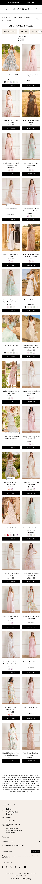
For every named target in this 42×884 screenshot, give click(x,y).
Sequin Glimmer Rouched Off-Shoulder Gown (11, 438)
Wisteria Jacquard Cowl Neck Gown (10, 121)
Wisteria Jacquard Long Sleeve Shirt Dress (11, 797)
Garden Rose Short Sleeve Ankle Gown (31, 574)
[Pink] (12, 170)
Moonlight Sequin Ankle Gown (31, 76)
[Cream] (8, 82)
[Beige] (9, 170)
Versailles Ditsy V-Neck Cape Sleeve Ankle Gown (31, 210)
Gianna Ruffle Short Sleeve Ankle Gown (31, 483)
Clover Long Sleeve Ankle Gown (11, 574)
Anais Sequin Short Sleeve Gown (31, 754)
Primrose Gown (31, 841)
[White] (11, 82)
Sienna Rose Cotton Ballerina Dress (11, 708)
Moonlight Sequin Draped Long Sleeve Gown (11, 164)
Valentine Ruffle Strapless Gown (31, 663)
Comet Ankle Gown (11, 209)
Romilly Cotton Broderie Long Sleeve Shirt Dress (10, 663)
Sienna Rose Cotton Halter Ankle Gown (31, 617)
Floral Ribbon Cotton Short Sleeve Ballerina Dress (10, 754)
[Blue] (33, 848)
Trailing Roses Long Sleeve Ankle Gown (31, 392)
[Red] (8, 535)
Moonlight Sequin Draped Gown (31, 121)
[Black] (5, 82)
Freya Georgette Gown (31, 707)
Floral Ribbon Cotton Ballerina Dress (10, 483)
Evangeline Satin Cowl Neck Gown (10, 255)
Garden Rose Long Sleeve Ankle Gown (31, 164)
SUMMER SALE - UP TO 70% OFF (21, 3)
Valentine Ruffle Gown (31, 300)
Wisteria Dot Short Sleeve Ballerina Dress (31, 797)
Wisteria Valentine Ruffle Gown (10, 76)
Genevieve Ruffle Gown (10, 528)
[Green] (14, 82)
